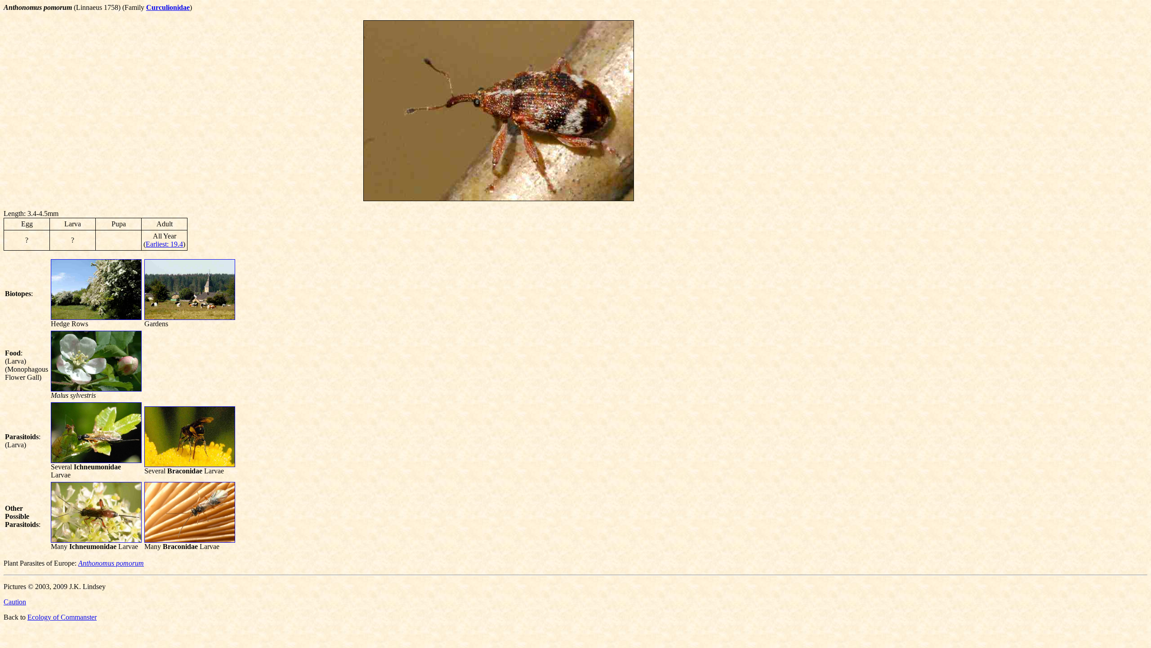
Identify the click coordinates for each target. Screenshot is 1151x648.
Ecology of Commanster (62, 617)
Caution (15, 602)
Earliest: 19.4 (164, 244)
